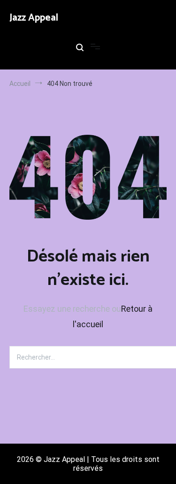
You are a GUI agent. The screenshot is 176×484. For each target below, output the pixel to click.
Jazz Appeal (33, 18)
